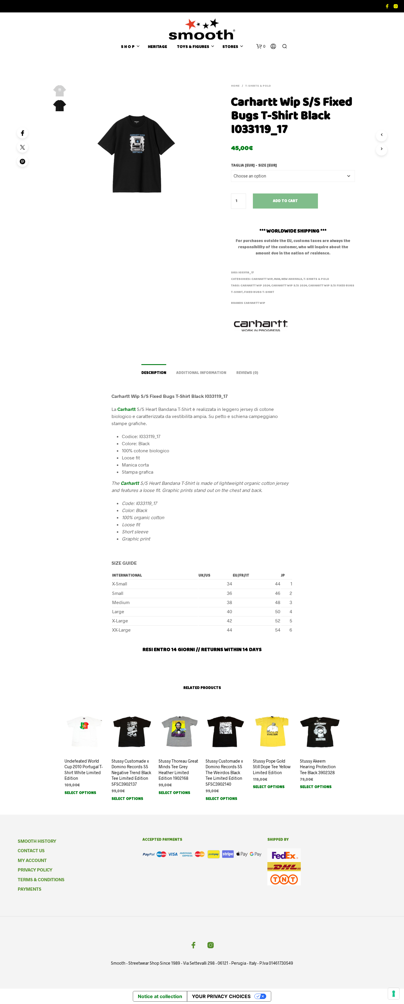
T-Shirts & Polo (258, 86)
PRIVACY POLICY (35, 869)
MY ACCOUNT (32, 860)
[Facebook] (22, 132)
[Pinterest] (22, 161)
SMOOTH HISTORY (37, 841)
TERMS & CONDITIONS (41, 879)
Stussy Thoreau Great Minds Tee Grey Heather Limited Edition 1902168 (178, 769)
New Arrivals (291, 279)
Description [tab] (153, 373)
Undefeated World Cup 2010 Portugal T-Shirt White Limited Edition (83, 769)
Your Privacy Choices (221, 996)
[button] (260, 46)
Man (277, 279)
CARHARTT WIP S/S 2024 (289, 285)
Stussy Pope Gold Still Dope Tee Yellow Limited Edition (271, 766)
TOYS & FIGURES (193, 47)
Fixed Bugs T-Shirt (259, 292)
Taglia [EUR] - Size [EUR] (254, 165)
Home (235, 86)
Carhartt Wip (254, 303)
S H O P (128, 47)
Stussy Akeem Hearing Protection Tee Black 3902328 (318, 766)
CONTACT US (31, 850)
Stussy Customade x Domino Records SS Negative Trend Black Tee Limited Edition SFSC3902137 (131, 772)
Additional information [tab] (201, 373)
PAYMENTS (29, 889)
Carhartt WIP (262, 279)
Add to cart (285, 201)
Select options (80, 793)
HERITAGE (157, 47)
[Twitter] (22, 147)
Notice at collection (160, 996)
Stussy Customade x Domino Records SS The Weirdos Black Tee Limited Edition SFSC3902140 (224, 772)
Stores (230, 47)
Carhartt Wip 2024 (255, 285)
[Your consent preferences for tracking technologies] (393, 993)
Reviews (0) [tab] (247, 373)
